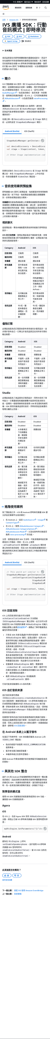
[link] (29, 19)
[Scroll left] (13, 8)
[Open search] (45, 7)
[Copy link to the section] (2, 78)
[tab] (12, 131)
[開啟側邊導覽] (3, 14)
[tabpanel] (25, 149)
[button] (7, 50)
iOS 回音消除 (19, 725)
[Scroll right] (39, 8)
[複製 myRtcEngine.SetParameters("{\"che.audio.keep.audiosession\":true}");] (45, 828)
